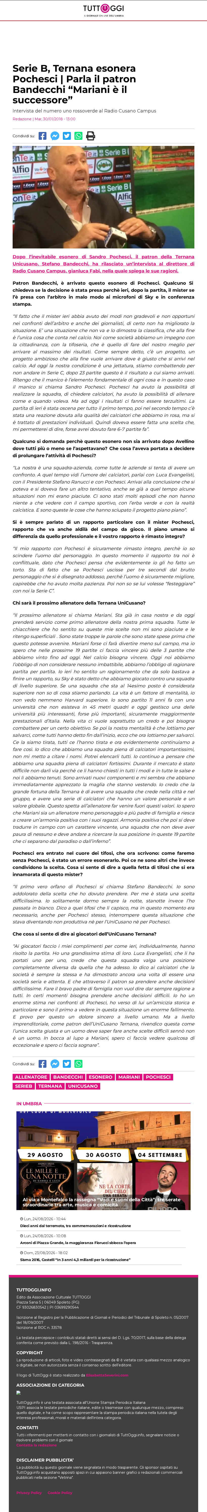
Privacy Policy (29, 1492)
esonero (100, 1077)
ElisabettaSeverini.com (107, 1375)
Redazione (22, 119)
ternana (50, 1086)
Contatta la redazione (36, 1445)
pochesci (158, 1077)
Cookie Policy (60, 1492)
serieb (23, 1086)
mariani (129, 1077)
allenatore (31, 1077)
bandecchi (68, 1077)
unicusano (83, 1086)
